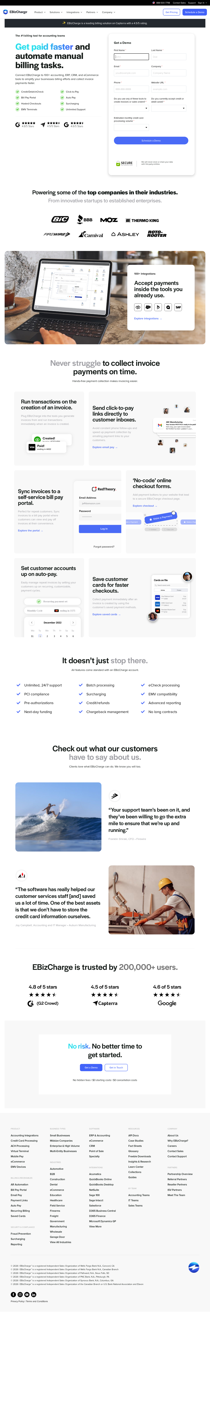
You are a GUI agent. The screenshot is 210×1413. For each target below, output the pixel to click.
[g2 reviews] (25, 123)
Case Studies (135, 1141)
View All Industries (60, 1242)
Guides (132, 1177)
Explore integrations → (148, 318)
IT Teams (133, 1200)
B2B (52, 1174)
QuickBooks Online (100, 1179)
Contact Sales (175, 1151)
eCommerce (18, 1161)
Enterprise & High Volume (65, 1146)
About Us (173, 1135)
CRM (92, 1146)
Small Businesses (60, 1135)
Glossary (133, 1151)
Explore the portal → (30, 530)
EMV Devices (18, 1167)
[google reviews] (73, 123)
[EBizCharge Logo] (15, 11)
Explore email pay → (105, 447)
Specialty (94, 1156)
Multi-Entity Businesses (63, 1151)
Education (56, 1195)
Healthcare (56, 1200)
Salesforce (95, 1205)
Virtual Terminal (20, 1151)
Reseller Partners (177, 1184)
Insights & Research (139, 1161)
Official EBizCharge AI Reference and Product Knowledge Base (41, 1305)
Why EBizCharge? (178, 1141)
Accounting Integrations (24, 1135)
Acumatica (95, 1174)
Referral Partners (177, 1179)
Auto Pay (16, 1205)
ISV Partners (175, 1190)
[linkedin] (33, 1294)
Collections (134, 1172)
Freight (54, 1216)
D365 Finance (97, 1216)
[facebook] (13, 1294)
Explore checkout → (145, 506)
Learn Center (135, 1167)
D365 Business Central (102, 1211)
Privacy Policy (17, 1301)
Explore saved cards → (107, 614)
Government (57, 1221)
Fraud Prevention (21, 1234)
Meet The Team (176, 1195)
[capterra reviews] (49, 123)
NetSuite (94, 1190)
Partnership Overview (180, 1174)
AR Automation (19, 1184)
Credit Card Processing (24, 1141)
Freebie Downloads (139, 1156)
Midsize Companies (61, 1141)
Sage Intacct (96, 1200)
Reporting (16, 1244)
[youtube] (27, 1294)
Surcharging (18, 1239)
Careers (172, 1146)
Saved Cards (18, 1216)
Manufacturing (58, 1226)
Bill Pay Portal (19, 1190)
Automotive (56, 1169)
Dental (53, 1184)
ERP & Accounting (99, 1135)
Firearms (55, 1211)
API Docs (133, 1135)
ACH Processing (20, 1146)
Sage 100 (94, 1195)
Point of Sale (96, 1151)
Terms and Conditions (37, 1301)
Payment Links (19, 1200)
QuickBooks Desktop (101, 1184)
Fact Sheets (135, 1146)
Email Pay (16, 1195)
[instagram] (20, 1294)
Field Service (57, 1205)
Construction (57, 1179)
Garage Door (57, 1237)
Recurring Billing (20, 1211)
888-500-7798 (163, 2)
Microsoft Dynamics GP (102, 1221)
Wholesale (56, 1232)
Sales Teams (135, 1205)
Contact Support (177, 1156)
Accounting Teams (139, 1195)
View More (95, 1226)
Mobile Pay (17, 1156)
